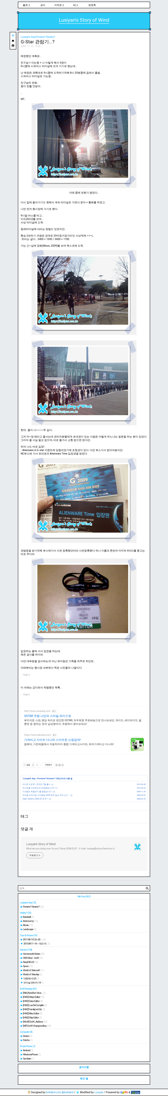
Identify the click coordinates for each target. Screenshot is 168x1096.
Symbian (28, 1058)
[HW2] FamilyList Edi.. (34, 1009)
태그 (75, 5)
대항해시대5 (31, 978)
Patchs (27, 1040)
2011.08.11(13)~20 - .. (34, 939)
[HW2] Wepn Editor (33, 997)
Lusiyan (98, 1092)
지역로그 (59, 5)
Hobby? (25, 912)
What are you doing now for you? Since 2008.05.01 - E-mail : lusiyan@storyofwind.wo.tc (70, 848)
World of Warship (32, 974)
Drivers (27, 1036)
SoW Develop (28, 988)
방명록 (92, 5)
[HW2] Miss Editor (32, 1013)
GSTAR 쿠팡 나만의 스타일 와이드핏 (47, 716)
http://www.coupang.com (37, 711)
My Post (84, 896)
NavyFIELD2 (30, 962)
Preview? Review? (46, 778)
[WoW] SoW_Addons (35, 1021)
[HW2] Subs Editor (32, 1001)
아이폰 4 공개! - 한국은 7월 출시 (36, 784)
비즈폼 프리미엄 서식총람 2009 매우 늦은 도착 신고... (45, 795)
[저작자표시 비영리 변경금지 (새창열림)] (59, 765)
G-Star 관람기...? (37, 41)
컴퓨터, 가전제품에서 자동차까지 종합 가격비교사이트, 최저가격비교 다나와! (69, 744)
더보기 (26, 674)
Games (26, 949)
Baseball (28, 916)
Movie (28, 925)
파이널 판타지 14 (33, 982)
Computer (26, 1031)
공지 (42, 5)
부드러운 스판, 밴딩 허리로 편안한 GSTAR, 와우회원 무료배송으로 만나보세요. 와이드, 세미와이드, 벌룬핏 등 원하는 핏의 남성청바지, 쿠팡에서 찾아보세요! (82, 722)
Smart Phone (27, 1046)
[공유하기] (33, 765)
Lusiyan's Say (29, 778)
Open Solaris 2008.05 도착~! (35, 799)
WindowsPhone (32, 1054)
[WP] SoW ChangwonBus (37, 1025)
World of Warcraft (33, 970)
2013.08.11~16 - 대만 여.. (36, 943)
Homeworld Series (33, 953)
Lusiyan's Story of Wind (84, 20)
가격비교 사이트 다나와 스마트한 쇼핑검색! (52, 739)
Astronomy (30, 921)
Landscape (29, 929)
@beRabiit (68, 1092)
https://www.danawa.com (37, 735)
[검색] (147, 888)
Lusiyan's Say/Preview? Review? (38, 36)
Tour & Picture (28, 935)
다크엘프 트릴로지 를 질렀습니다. (37, 791)
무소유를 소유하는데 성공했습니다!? (38, 788)
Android (28, 1050)
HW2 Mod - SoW (33, 957)
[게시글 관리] (37, 765)
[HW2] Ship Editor (32, 1017)
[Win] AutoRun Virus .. (34, 992)
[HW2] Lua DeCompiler (35, 1005)
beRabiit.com (53, 1092)
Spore (28, 966)
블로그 (26, 5)
